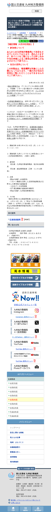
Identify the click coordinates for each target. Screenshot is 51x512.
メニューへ (25, 509)
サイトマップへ (38, 509)
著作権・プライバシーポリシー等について (25, 500)
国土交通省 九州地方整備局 (25, 5)
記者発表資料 (15, 219)
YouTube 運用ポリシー (24, 349)
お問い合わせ (15, 503)
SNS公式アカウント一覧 (25, 304)
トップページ (13, 509)
